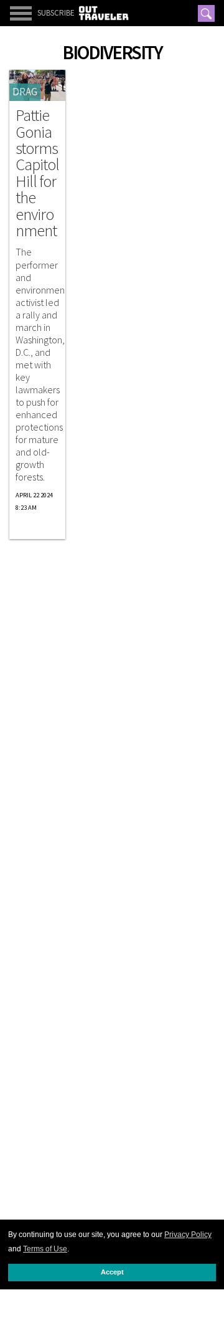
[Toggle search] (206, 13)
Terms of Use (45, 1249)
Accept (112, 1272)
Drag (24, 91)
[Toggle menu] (20, 13)
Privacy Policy (188, 1234)
